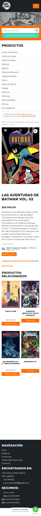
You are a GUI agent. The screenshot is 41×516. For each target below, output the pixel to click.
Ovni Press (7, 266)
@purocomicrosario (11, 499)
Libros (4, 80)
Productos (6, 457)
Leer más (30, 321)
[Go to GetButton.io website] (35, 513)
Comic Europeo (9, 60)
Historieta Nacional (10, 72)
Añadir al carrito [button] (11, 324)
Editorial (5, 64)
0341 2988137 (8, 476)
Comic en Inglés (9, 56)
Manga (5, 88)
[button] (35, 131)
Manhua (5, 92)
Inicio (4, 122)
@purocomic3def (11, 496)
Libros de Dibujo (9, 84)
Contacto (6, 463)
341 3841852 (9, 480)
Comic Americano (10, 52)
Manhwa (6, 96)
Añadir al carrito (9, 254)
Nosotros (6, 453)
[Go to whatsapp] (35, 509)
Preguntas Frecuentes (12, 460)
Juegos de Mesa (9, 76)
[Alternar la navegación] (36, 6)
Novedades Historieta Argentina (20, 35)
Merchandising (8, 100)
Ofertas (5, 104)
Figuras (5, 68)
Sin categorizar (8, 108)
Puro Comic (8, 493)
